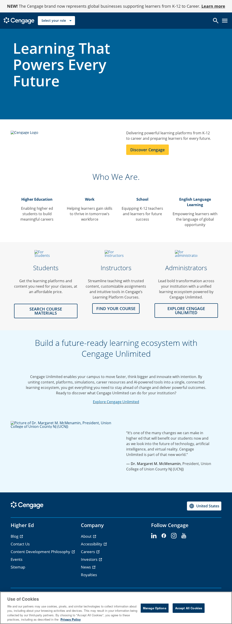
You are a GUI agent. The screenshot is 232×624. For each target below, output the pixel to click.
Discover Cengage (147, 149)
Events (16, 559)
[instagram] (173, 535)
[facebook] (164, 535)
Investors (89, 559)
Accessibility (92, 544)
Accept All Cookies (188, 608)
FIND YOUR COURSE (115, 308)
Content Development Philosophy (41, 551)
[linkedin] (154, 535)
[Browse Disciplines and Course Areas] (116, 253)
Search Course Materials (45, 311)
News (86, 567)
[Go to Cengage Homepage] (19, 20)
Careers (88, 551)
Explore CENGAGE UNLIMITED (186, 310)
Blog (15, 536)
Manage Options (154, 608)
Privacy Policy (70, 619)
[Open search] (215, 20)
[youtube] (183, 535)
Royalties (89, 574)
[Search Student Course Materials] (45, 253)
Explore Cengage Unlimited (116, 401)
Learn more (213, 6)
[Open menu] (224, 20)
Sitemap (18, 567)
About (86, 536)
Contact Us (20, 544)
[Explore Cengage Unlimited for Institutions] (186, 253)
